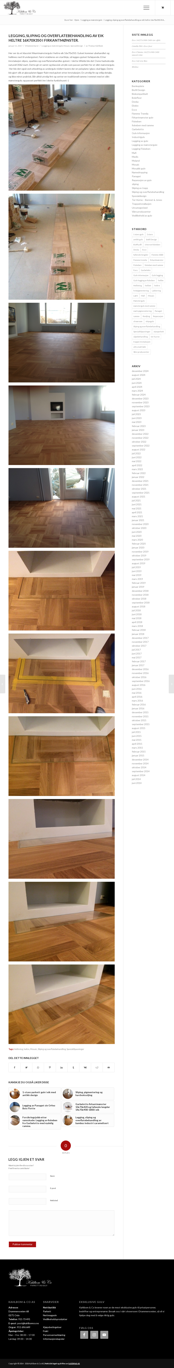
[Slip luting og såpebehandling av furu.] (171, 684)
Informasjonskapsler (54, 1338)
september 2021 (141, 492)
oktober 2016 (139, 677)
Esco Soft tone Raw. (140, 60)
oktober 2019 (139, 555)
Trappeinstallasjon (141, 203)
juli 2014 (136, 779)
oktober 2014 (139, 767)
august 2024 (138, 374)
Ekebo (135, 105)
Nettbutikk (49, 1307)
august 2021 (138, 496)
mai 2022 (136, 461)
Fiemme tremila (140, 260)
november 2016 (140, 673)
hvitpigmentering (141, 291)
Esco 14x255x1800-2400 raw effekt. (146, 40)
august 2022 (138, 449)
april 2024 (137, 386)
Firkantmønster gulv (142, 117)
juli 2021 (136, 500)
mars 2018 (137, 626)
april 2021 (137, 512)
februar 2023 (139, 426)
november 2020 (140, 524)
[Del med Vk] (85, 1067)
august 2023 (138, 410)
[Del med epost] (108, 1067)
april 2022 (137, 465)
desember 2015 (140, 712)
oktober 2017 (139, 645)
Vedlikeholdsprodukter (55, 1319)
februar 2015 (139, 751)
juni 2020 (137, 531)
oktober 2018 (139, 598)
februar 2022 (139, 473)
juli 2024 (136, 378)
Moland (136, 160)
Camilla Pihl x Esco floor (142, 46)
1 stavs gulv (138, 234)
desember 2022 (140, 433)
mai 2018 (136, 618)
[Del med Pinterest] (50, 1067)
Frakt (45, 1331)
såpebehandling (140, 337)
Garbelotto (138, 129)
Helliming (18, 1049)
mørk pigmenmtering (142, 311)
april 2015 (137, 743)
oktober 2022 (139, 441)
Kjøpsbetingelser (52, 1327)
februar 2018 (139, 629)
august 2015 (138, 728)
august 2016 (138, 684)
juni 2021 (137, 504)
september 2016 (141, 681)
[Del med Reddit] (97, 1067)
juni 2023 (137, 418)
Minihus (135, 66)
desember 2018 (140, 590)
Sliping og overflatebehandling (52, 1049)
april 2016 (137, 696)
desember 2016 (140, 669)
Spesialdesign (77, 46)
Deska (135, 101)
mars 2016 (137, 700)
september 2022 (141, 445)
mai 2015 (136, 739)
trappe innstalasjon (141, 342)
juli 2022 (136, 453)
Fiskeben (136, 121)
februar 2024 (139, 394)
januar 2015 (138, 755)
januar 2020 (138, 547)
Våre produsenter (141, 211)
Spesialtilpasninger (75, 1049)
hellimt (148, 285)
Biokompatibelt (140, 93)
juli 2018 (136, 610)
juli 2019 (136, 567)
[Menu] (145, 7)
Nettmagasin (50, 1315)
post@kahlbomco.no (28, 1323)
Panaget (136, 176)
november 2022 (140, 437)
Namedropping (139, 172)
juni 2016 (137, 688)
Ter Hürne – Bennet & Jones (147, 199)
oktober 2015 (139, 720)
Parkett (47, 1311)
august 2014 (138, 775)
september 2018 (141, 602)
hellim (160, 280)
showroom (137, 321)
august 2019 (138, 563)
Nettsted (54, 1200)
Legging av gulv (140, 140)
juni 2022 (137, 457)
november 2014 (140, 763)
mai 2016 (136, 692)
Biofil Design (138, 90)
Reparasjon (158, 316)
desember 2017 (140, 637)
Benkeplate (138, 86)
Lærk (135, 296)
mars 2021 (137, 516)
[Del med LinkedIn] (61, 1067)
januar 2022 (138, 477)
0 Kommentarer (32, 46)
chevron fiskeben (152, 244)
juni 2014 (137, 783)
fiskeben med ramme (143, 125)
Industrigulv (138, 137)
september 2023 (141, 406)
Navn (52, 1176)
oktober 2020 (139, 528)
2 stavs (150, 234)
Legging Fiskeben (141, 148)
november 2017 (140, 641)
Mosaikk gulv (138, 168)
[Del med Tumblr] (73, 1067)
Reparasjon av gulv (142, 180)
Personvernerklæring (54, 1335)
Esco (134, 109)
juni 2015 (137, 735)
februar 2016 (139, 704)
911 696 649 (23, 1327)
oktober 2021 (139, 488)
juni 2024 (137, 382)
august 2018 (138, 606)
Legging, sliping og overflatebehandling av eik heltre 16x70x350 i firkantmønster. (56, 37)
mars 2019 (137, 578)
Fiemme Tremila (140, 113)
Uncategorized (139, 207)
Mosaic (67, 46)
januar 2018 (138, 634)
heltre (26, 1049)
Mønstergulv (139, 301)
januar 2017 (138, 665)
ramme (136, 316)
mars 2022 (137, 469)
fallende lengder (140, 255)
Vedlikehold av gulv (142, 215)
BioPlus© (137, 244)
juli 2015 (136, 732)
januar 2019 (138, 586)
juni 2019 (137, 571)
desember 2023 (140, 398)
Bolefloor (137, 97)
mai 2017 (136, 657)
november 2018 (140, 594)
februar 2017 (139, 661)
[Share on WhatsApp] (38, 1067)
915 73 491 (24, 1319)
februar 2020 (139, 543)
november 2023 (140, 402)
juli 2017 (136, 649)
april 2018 (137, 622)
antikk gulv (138, 239)
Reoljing (146, 316)
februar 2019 (139, 582)
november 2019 (140, 551)
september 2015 (141, 724)
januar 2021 (138, 520)
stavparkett (159, 331)
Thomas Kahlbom (95, 46)
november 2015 (140, 716)
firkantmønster (156, 260)
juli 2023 (136, 414)
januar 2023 (138, 429)
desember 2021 (140, 480)
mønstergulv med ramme (144, 306)
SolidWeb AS (74, 1363)
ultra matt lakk (139, 347)
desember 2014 (140, 759)
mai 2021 (136, 508)
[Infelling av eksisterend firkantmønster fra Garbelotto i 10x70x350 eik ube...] (2, 684)
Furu (135, 270)
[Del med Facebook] (14, 1067)
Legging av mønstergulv (52, 46)
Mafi (134, 152)
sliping (135, 184)
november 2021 (140, 484)
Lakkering (156, 291)
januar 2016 (138, 708)
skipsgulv (150, 321)
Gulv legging (157, 275)
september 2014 (141, 771)
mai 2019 (136, 575)
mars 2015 (137, 747)
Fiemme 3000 (157, 255)
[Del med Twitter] (26, 1067)
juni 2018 (137, 614)
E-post (53, 1188)
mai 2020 (136, 535)
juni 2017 (137, 653)
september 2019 (141, 559)
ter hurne (155, 337)
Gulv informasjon (141, 133)
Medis (135, 156)
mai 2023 (136, 421)
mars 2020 (137, 539)
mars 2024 (137, 390)
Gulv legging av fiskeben (144, 280)
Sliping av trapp (140, 188)
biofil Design (151, 239)
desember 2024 (140, 371)
